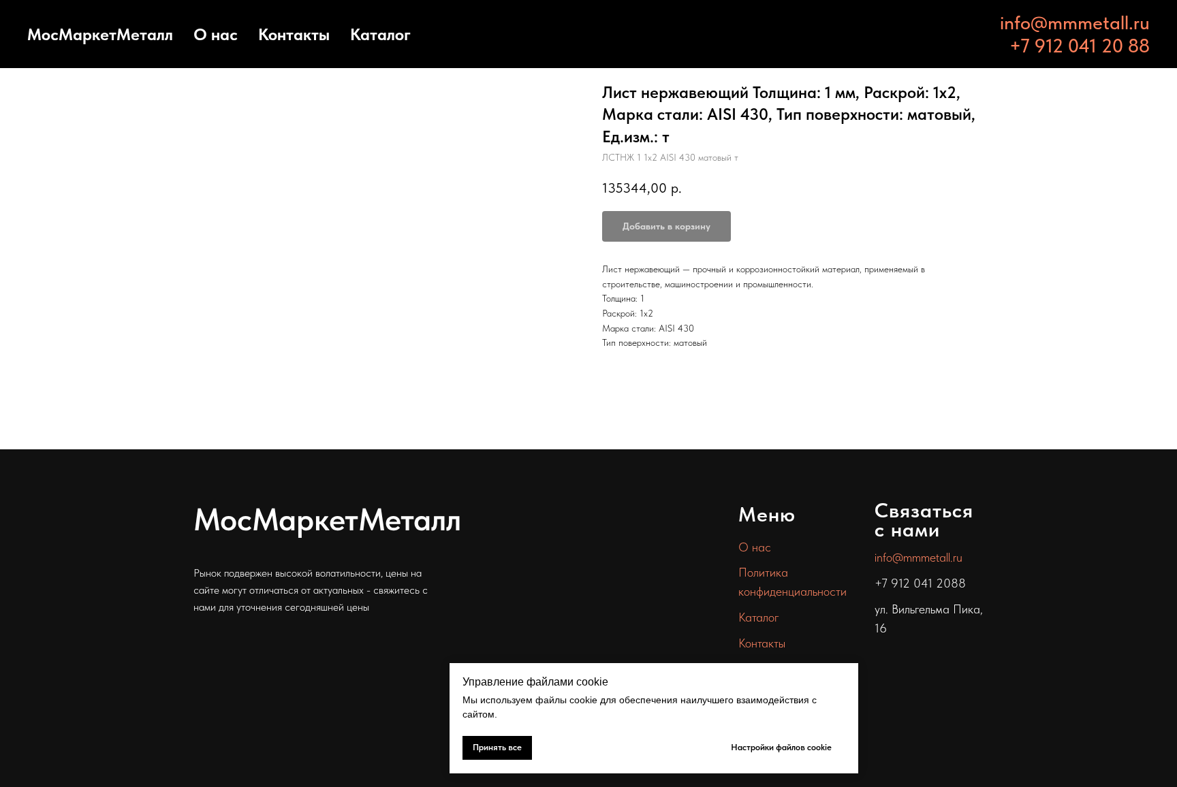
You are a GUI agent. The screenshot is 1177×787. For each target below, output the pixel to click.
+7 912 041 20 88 (1079, 45)
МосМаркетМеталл (100, 34)
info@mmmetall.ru (1075, 22)
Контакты (294, 34)
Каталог (380, 34)
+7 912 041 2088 (920, 583)
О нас (215, 34)
